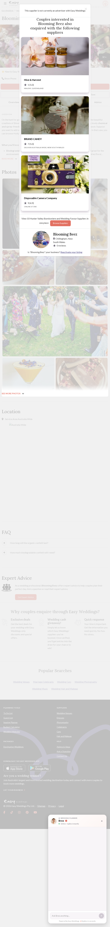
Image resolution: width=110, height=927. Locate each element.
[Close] (85, 8)
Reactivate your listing (71, 252)
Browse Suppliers (60, 223)
